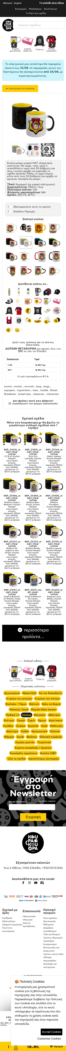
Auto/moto (55, 720)
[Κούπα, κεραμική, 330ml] (11, 228)
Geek (44, 725)
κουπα (8, 386)
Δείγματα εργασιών (12, 924)
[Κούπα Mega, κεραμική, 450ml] (26, 256)
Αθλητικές (54, 714)
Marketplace (35, 8)
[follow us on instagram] (29, 883)
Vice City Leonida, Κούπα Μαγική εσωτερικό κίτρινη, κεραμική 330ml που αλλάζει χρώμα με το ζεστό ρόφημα (33, 462)
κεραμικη (9, 390)
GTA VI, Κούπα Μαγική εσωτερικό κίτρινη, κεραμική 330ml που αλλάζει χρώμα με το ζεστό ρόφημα (12, 461)
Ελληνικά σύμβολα (51, 736)
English (17, 3)
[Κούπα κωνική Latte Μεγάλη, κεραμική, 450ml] (11, 271)
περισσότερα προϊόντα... (35, 633)
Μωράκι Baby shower (43, 709)
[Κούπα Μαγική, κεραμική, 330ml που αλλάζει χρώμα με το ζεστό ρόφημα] (26, 228)
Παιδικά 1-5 (12, 714)
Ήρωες (42, 720)
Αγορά (58, 1046)
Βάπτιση (34, 704)
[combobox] (38, 24)
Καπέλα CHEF (48, 753)
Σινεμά (21, 720)
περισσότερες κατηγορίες (43, 758)
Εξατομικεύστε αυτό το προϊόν (32, 206)
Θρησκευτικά (39, 731)
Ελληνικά (7, 3)
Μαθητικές (56, 725)
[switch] (9, 206)
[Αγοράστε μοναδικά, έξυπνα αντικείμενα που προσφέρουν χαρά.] (8, 25)
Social (20, 736)
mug (38, 386)
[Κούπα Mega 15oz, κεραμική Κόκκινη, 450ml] (40, 256)
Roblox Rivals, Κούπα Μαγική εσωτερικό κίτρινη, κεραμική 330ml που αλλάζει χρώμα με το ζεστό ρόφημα (33, 553)
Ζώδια (25, 731)
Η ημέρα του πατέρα (47, 698)
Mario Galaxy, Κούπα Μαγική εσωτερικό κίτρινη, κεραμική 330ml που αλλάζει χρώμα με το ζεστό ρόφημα (54, 461)
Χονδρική (7, 918)
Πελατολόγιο (8, 921)
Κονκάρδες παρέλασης (23, 753)
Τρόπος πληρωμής (53, 937)
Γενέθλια (8, 725)
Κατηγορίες (21, 8)
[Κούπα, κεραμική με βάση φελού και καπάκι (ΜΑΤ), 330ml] (54, 228)
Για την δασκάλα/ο (50, 693)
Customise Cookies (49, 1038)
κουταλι (29, 386)
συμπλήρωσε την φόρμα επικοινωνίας (34, 403)
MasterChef (29, 693)
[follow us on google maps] (42, 883)
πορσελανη (23, 390)
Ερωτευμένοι (12, 693)
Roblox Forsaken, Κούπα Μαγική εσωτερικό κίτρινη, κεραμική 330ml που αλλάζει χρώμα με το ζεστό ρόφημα (54, 508)
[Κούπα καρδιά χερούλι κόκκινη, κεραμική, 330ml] (26, 271)
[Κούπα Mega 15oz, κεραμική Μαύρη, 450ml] (54, 256)
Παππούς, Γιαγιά (19, 709)
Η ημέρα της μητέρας (19, 698)
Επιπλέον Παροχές (24, 211)
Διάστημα (12, 731)
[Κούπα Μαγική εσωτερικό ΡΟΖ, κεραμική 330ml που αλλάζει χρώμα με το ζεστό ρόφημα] (11, 256)
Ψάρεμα (9, 736)
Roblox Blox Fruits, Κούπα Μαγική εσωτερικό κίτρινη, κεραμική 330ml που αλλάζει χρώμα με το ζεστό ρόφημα (33, 508)
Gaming (26, 714)
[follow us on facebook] (23, 883)
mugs (46, 386)
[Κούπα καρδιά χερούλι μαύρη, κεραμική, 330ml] (40, 271)
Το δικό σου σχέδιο (36, 13)
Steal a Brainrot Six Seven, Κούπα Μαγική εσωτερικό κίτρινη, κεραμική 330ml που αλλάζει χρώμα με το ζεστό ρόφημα (33, 602)
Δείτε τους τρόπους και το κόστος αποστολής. (33, 343)
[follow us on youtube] (36, 883)
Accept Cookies (51, 1031)
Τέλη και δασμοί (51, 934)
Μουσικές (39, 714)
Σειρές (31, 720)
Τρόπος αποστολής (53, 954)
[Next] (52, 45)
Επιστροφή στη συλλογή (21, 88)
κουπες (18, 386)
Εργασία (33, 725)
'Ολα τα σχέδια (16, 758)
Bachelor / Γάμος (16, 704)
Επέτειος (9, 720)
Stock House (50, 8)
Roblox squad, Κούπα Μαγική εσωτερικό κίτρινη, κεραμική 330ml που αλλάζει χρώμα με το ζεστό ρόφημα (54, 553)
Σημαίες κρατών (24, 742)
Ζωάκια (20, 725)
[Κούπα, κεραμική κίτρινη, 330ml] (40, 228)
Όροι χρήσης (50, 918)
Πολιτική (55, 731)
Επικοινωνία (32, 911)
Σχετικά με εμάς (9, 911)
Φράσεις (32, 736)
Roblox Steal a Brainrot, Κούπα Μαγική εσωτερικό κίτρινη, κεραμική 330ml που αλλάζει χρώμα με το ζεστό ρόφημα (12, 508)
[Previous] (14, 45)
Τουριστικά (44, 742)
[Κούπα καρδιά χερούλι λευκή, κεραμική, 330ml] (54, 271)
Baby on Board (51, 704)
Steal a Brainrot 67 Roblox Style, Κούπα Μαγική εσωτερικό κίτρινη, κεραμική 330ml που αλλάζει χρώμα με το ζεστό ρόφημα (12, 602)
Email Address (18, 801)
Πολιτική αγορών (49, 911)
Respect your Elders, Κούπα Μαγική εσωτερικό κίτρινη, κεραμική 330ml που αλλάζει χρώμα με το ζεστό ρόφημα (54, 602)
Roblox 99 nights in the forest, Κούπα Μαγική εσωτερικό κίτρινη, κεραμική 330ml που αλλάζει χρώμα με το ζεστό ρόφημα (12, 555)
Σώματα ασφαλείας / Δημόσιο (33, 747)
